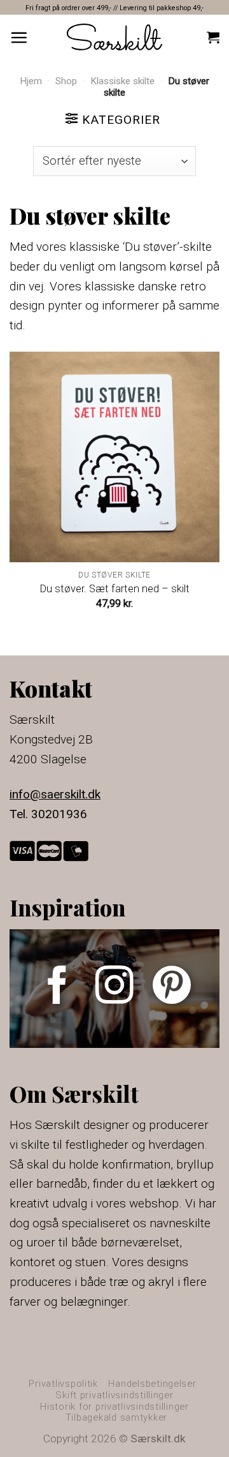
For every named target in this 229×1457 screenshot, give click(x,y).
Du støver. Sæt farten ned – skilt (115, 589)
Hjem (31, 81)
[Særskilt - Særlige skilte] (114, 37)
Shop (66, 81)
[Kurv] (213, 37)
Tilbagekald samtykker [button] (116, 1417)
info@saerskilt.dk (55, 794)
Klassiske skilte (122, 81)
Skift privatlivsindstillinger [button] (114, 1395)
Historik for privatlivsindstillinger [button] (114, 1406)
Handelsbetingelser (152, 1383)
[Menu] (19, 37)
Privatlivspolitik (63, 1383)
